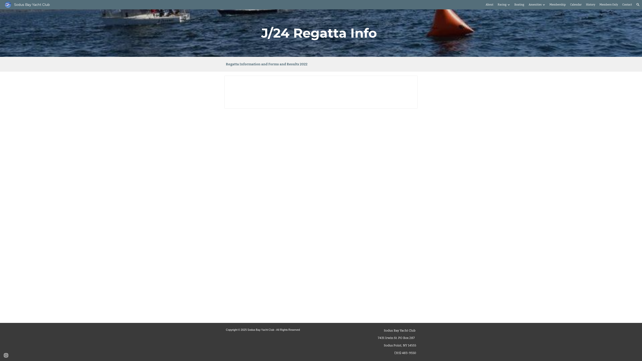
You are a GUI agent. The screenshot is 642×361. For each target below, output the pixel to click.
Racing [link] (502, 4)
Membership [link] (558, 4)
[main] (321, 33)
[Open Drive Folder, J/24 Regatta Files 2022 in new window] (411, 80)
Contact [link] (627, 4)
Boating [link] (519, 4)
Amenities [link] (535, 4)
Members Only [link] (609, 4)
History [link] (590, 4)
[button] (638, 5)
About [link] (489, 4)
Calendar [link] (576, 4)
